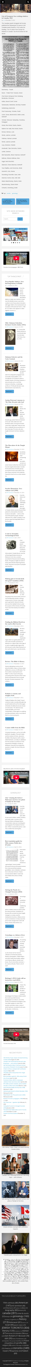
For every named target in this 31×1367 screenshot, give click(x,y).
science (14, 1345)
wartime (17, 1351)
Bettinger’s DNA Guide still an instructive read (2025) (15, 979)
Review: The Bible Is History (14, 661)
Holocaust (15, 1322)
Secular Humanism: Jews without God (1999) (13, 489)
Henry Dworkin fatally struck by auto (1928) (14, 1087)
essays (9, 1316)
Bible (25, 1308)
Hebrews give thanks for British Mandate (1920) (15, 1091)
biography (11, 1310)
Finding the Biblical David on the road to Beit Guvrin (15, 623)
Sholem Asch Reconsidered (10, 1113)
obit (8, 1338)
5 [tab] (19, 242)
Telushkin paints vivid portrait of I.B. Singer (14, 1072)
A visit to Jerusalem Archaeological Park (12, 534)
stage (21, 1345)
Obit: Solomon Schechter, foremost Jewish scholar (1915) (15, 324)
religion (6, 1345)
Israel (9, 1325)
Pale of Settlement (19, 1338)
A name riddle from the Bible (15, 727)
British (22, 1310)
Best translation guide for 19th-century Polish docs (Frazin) (13, 843)
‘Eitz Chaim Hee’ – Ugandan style (11, 1102)
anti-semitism (18, 1306)
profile (21, 1343)
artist (19, 1308)
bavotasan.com (24, 1364)
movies (19, 1333)
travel (7, 1351)
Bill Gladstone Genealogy (17, 1361)
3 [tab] (15, 242)
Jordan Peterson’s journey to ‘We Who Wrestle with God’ (14, 401)
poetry (20, 1341)
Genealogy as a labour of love (15, 935)
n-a (4, 20)
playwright (14, 1341)
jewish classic (20, 1325)
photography (6, 1341)
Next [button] (25, 234)
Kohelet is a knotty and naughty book (13, 694)
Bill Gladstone (10, 327)
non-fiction (12, 1335)
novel (25, 1336)
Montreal (10, 1333)
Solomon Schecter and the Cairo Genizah (13, 358)
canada (8, 193)
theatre (9, 1348)
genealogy (14, 193)
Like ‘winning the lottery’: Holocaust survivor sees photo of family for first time (15, 799)
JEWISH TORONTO (15, 1327)
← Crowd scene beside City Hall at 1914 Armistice (7, 201)
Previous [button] (5, 234)
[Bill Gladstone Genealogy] (15, 8)
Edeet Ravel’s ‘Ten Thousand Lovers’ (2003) (14, 1095)
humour (25, 1322)
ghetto (15, 1319)
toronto (21, 1348)
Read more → (9, 314)
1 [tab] (11, 242)
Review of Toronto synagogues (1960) (13, 1098)
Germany (8, 1319)
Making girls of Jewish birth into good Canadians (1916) (14, 580)
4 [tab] (17, 242)
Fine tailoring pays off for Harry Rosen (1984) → (22, 201)
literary (8, 1330)
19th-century (11, 1302)
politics (11, 1343)
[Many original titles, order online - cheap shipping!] (15, 234)
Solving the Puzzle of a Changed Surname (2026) (13, 891)
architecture (9, 1308)
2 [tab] (13, 242)
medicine (18, 1331)
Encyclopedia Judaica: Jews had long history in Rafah (14, 282)
